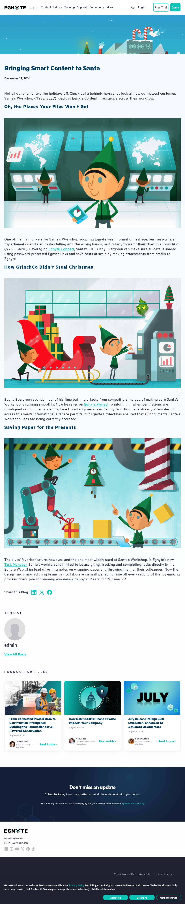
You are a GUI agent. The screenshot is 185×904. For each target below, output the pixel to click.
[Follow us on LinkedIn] (6, 849)
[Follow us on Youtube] (17, 849)
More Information (168, 897)
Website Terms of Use (124, 873)
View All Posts (15, 654)
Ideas (109, 7)
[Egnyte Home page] (15, 7)
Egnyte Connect (61, 248)
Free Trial (161, 7)
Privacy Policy (145, 873)
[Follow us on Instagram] (11, 849)
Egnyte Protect (96, 404)
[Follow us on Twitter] (22, 849)
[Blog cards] (33, 716)
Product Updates (51, 7)
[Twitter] (41, 592)
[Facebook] (49, 592)
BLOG (34, 7)
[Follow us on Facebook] (28, 849)
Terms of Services (163, 873)
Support (82, 7)
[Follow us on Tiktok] (33, 849)
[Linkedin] (33, 592)
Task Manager (15, 564)
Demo (175, 7)
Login (141, 7)
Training (69, 7)
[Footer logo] (16, 830)
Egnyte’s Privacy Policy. (133, 803)
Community (96, 7)
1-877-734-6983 (15, 838)
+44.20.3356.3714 (19, 843)
